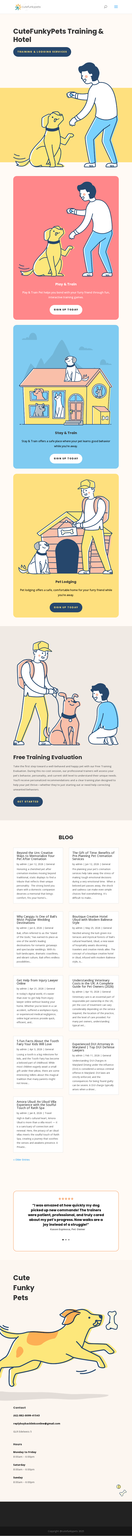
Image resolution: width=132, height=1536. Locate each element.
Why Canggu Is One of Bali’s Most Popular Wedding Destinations (37, 919)
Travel (48, 1113)
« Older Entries (21, 1159)
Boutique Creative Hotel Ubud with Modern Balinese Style (92, 919)
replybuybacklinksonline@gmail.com (36, 1423)
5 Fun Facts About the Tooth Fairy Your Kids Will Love (38, 1042)
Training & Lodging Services (42, 51)
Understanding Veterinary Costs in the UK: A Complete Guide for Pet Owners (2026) (93, 983)
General (50, 864)
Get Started (28, 801)
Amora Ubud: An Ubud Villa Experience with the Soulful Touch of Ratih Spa (36, 1105)
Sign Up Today (66, 309)
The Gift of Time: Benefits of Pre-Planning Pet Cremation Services (93, 856)
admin (23, 864)
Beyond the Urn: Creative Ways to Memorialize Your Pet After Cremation (36, 856)
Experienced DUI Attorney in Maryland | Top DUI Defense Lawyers (93, 1047)
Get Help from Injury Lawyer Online (37, 981)
